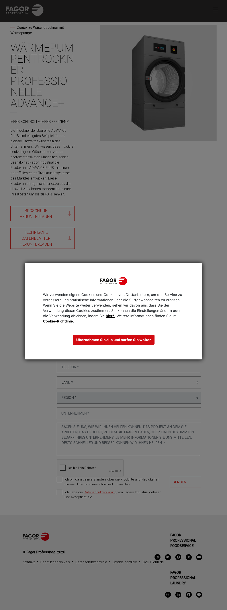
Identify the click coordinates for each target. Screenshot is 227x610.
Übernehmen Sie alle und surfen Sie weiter (113, 340)
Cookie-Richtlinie (58, 321)
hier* (110, 316)
